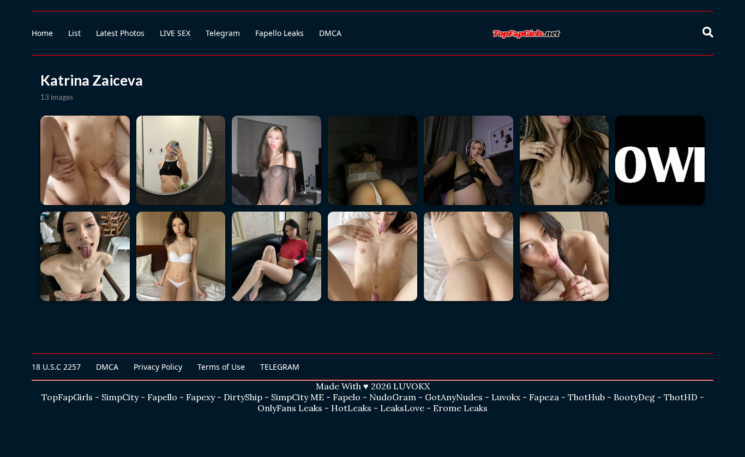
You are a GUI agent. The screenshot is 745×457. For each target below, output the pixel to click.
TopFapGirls (67, 397)
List (74, 33)
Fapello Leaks (279, 33)
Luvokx (505, 397)
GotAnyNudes (454, 397)
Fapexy (200, 397)
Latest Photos (120, 33)
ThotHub (586, 397)
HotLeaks (351, 407)
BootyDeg (634, 397)
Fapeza (544, 397)
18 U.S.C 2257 (56, 367)
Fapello (162, 397)
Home (42, 33)
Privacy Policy (158, 367)
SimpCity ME (297, 397)
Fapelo (347, 397)
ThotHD (681, 397)
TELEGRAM (279, 367)
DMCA (330, 33)
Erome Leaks (460, 407)
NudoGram (392, 397)
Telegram (223, 33)
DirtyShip (243, 397)
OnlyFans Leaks (289, 407)
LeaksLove (402, 407)
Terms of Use (221, 367)
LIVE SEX (175, 33)
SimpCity (120, 397)
